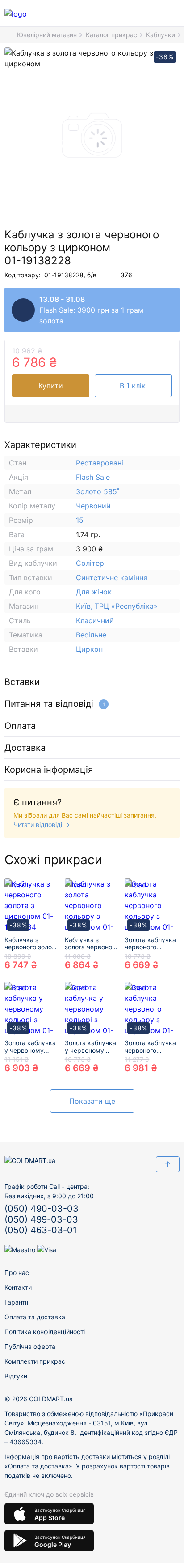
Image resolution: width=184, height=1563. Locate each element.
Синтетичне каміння (111, 577)
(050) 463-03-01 (40, 1230)
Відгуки (15, 1376)
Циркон (89, 649)
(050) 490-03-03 (41, 1208)
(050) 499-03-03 (41, 1219)
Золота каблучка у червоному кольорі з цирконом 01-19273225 (90, 1047)
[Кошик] (154, 13)
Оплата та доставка (34, 1317)
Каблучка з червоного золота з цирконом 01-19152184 (31, 944)
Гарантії (16, 1302)
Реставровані (99, 462)
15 (80, 520)
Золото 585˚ (97, 491)
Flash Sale (93, 477)
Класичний (95, 620)
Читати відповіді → (41, 824)
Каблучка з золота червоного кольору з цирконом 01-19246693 (91, 944)
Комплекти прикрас (34, 1361)
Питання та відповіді (54, 703)
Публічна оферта (29, 1346)
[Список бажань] (135, 13)
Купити (50, 385)
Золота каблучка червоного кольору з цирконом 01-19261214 (150, 1047)
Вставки (22, 681)
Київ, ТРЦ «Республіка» (117, 606)
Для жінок (94, 591)
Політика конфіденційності (44, 1331)
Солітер (90, 563)
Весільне (91, 634)
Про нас (16, 1272)
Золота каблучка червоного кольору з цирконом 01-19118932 (150, 944)
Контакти (18, 1287)
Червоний (93, 505)
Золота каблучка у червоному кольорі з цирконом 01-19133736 (30, 1047)
